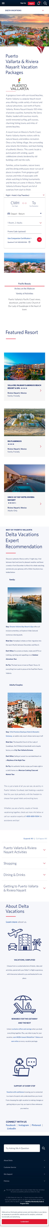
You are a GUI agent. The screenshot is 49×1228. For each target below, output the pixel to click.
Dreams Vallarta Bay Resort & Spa (22, 627)
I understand (24, 1221)
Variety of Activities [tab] (30, 293)
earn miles (15, 1041)
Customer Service (10, 1167)
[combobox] (24, 195)
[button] (25, 223)
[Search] (45, 3)
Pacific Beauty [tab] (31, 283)
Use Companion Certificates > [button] (20, 238)
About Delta (8, 1160)
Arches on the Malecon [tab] (29, 288)
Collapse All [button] (41, 839)
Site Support (8, 1174)
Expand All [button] (29, 839)
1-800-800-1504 (32, 816)
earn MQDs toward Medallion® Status (26, 1037)
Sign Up (23, 3)
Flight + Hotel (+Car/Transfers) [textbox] (17, 195)
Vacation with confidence (15, 1092)
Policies (6, 1181)
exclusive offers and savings (22, 1029)
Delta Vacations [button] (24, 10)
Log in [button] (31, 3)
